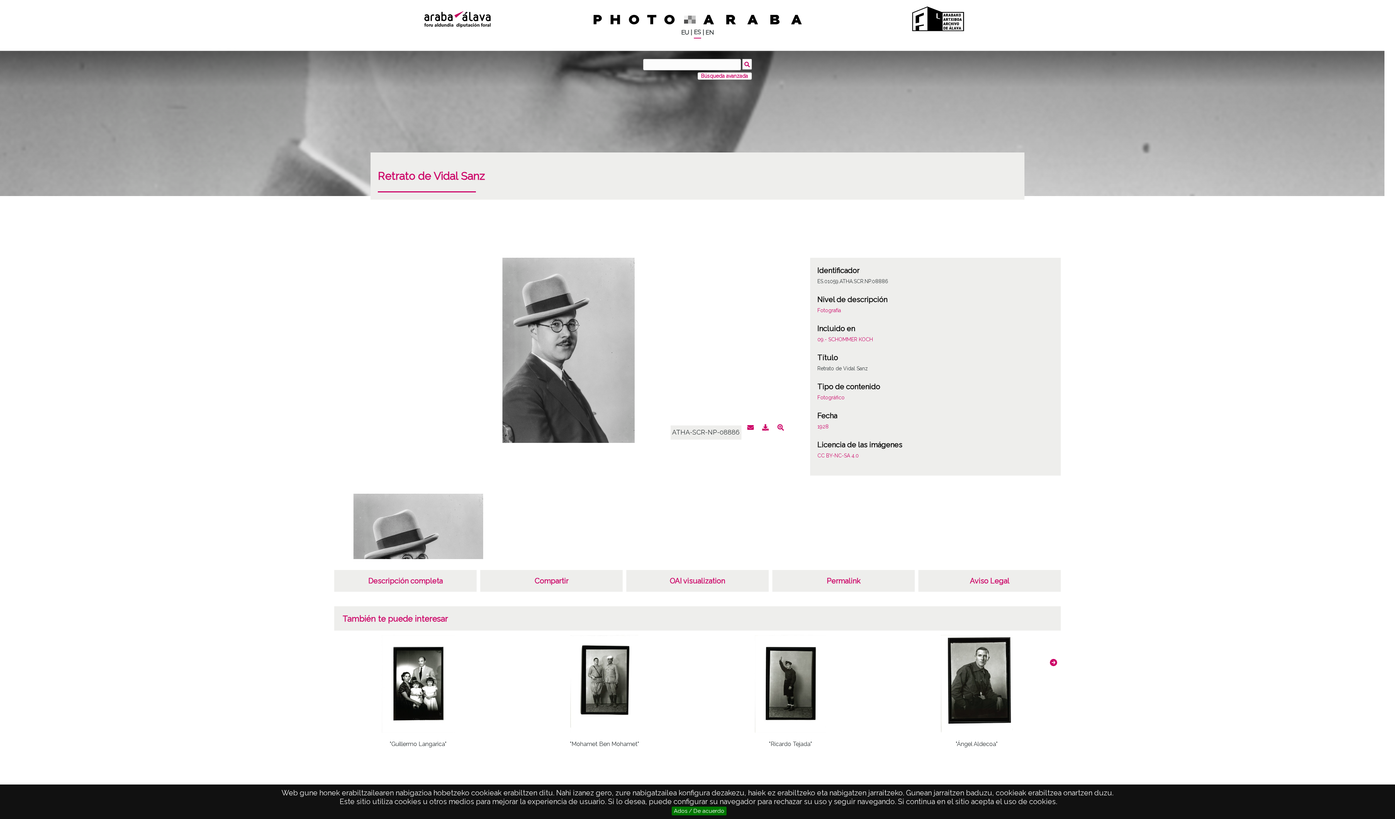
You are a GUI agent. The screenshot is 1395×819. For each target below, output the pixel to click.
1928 (823, 426)
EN (709, 32)
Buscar (747, 64)
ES (697, 32)
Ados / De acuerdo (699, 811)
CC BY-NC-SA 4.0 (838, 456)
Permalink (844, 580)
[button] (1053, 662)
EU (685, 32)
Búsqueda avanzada (724, 76)
